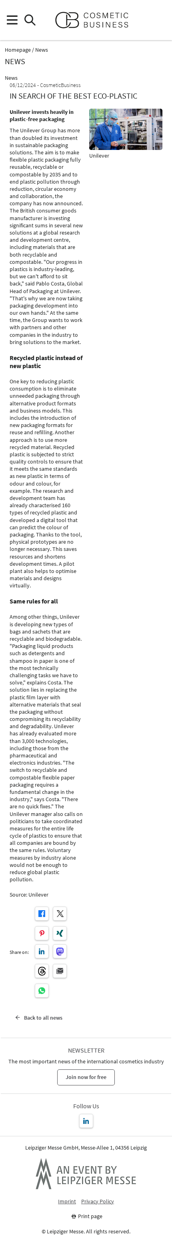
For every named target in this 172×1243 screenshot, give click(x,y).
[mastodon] (60, 951)
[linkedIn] (42, 951)
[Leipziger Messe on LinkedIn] (86, 1121)
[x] (60, 914)
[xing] (60, 933)
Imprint (67, 1201)
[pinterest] (42, 933)
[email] (60, 971)
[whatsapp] (42, 991)
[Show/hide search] (30, 20)
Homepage (18, 50)
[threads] (42, 971)
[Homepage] (95, 20)
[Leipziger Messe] (160, 20)
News (41, 50)
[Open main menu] (12, 20)
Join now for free (86, 1077)
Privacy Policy (97, 1201)
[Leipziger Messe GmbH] (86, 1173)
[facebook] (42, 914)
